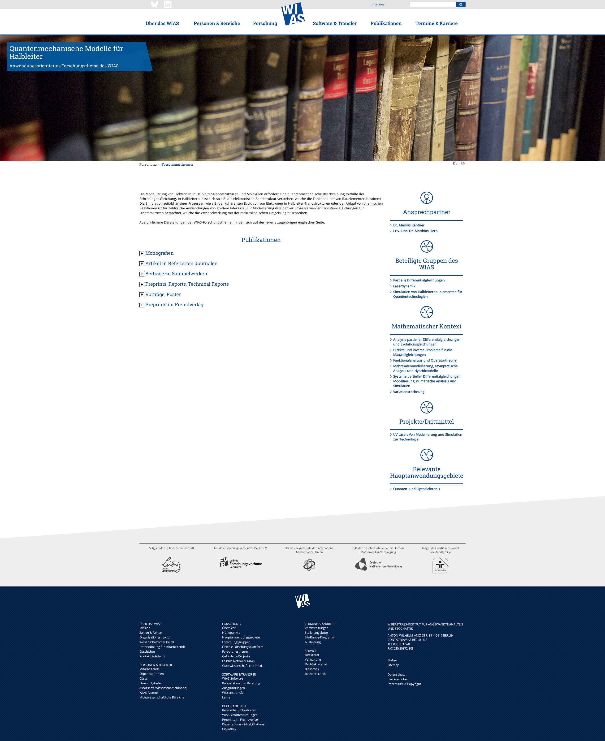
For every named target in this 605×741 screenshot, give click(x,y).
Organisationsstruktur (155, 637)
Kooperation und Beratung (241, 683)
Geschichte (147, 651)
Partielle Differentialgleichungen (419, 280)
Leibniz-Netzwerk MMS (238, 661)
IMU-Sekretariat (316, 664)
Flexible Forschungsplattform (242, 647)
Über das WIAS (162, 23)
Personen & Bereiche (217, 23)
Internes (378, 4)
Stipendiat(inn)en (151, 674)
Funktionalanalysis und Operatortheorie (425, 360)
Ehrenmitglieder (150, 683)
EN (463, 163)
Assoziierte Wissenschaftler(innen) (163, 688)
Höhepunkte (231, 632)
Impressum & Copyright (404, 684)
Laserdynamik (404, 286)
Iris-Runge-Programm (320, 637)
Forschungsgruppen (236, 642)
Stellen (392, 660)
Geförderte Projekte (236, 656)
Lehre (226, 697)
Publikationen (386, 23)
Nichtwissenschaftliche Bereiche (161, 697)
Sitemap (393, 665)
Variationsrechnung (408, 391)
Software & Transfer (335, 23)
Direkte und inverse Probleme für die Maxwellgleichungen (422, 352)
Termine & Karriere (436, 23)
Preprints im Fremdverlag (240, 719)
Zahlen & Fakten (150, 632)
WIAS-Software (232, 678)
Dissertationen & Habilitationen (244, 724)
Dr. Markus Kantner (408, 225)
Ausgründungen (233, 688)
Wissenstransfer (233, 692)
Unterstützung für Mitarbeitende (162, 647)
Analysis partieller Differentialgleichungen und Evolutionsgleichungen (426, 341)
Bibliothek (229, 729)
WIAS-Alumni (148, 692)
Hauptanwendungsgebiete (241, 637)
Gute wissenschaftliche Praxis (242, 665)
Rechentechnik (315, 674)
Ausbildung (313, 642)
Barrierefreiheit (398, 679)
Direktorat (312, 655)
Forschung (265, 23)
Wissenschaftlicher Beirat (156, 642)
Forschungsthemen (177, 164)
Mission (144, 628)
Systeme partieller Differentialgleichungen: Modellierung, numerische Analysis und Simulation (427, 381)
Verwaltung (313, 659)
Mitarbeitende (149, 669)
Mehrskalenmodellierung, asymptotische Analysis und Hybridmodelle (425, 368)
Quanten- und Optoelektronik (416, 489)
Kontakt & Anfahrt (152, 656)
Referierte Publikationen (239, 710)
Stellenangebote (316, 632)
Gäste (143, 678)
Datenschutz (396, 674)
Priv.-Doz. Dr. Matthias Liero (415, 230)
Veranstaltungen (316, 628)
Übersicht (229, 628)
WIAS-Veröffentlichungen (240, 715)
